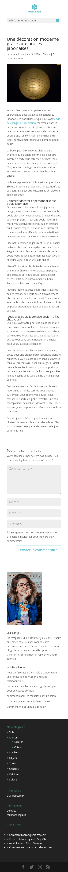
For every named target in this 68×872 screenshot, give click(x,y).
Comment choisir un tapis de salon (26, 706)
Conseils (14, 768)
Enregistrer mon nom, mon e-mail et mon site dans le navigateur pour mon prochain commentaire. (32, 537)
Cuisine (18, 747)
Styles (12, 763)
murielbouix (17, 54)
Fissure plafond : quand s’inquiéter (28, 839)
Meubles (14, 752)
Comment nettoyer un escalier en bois (30, 847)
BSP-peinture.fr (15, 795)
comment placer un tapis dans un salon (29, 701)
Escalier (18, 741)
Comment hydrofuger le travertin (27, 835)
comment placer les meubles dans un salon (31, 696)
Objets (46, 54)
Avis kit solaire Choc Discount (26, 843)
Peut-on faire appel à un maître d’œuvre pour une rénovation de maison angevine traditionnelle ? (32, 677)
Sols (11, 732)
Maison (13, 737)
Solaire (13, 779)
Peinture (14, 774)
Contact (11, 810)
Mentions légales (16, 814)
